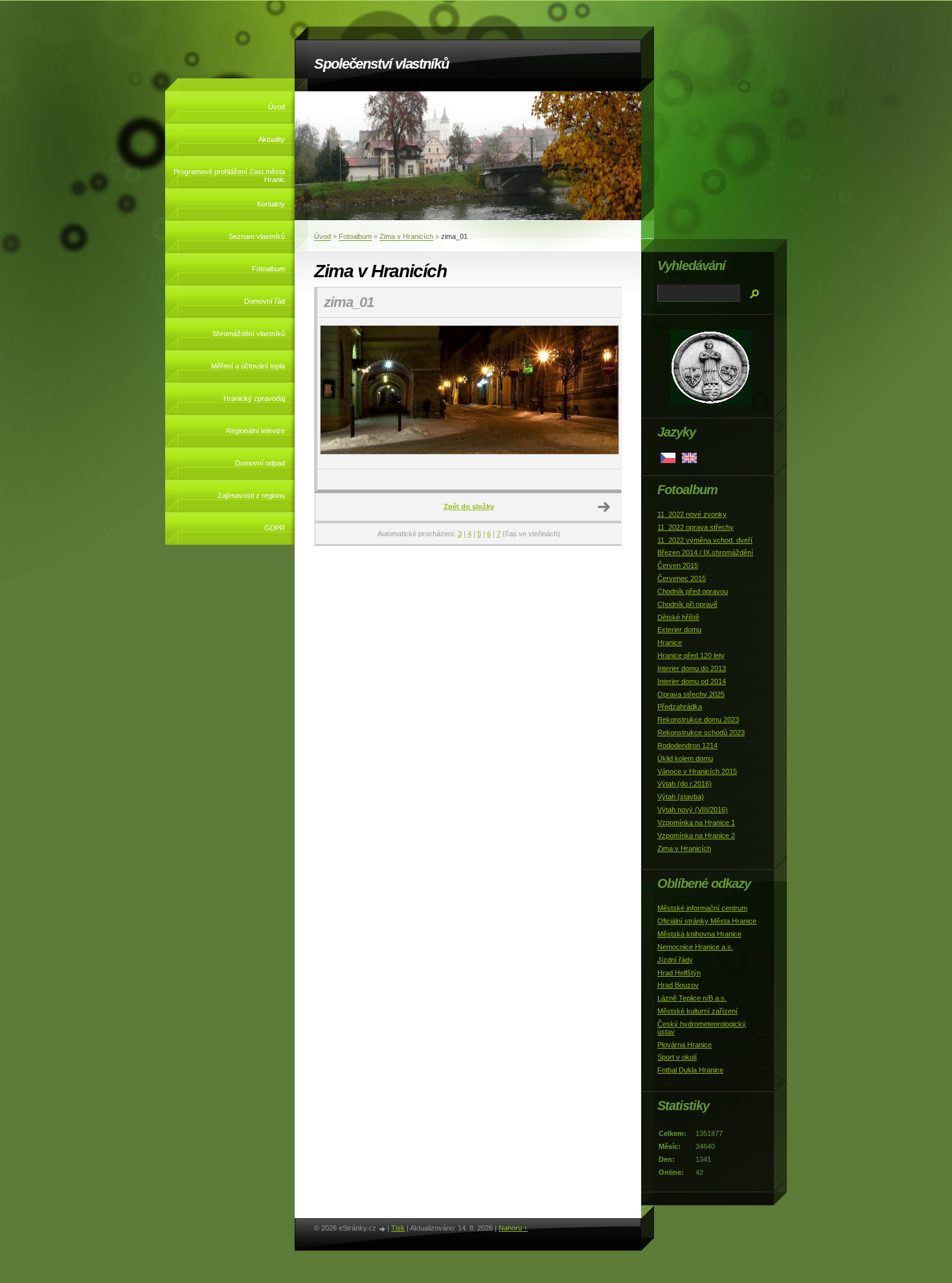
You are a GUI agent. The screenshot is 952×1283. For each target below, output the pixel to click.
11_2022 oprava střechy (695, 527)
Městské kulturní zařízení (697, 1011)
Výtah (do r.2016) (684, 784)
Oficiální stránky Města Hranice (706, 921)
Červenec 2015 (681, 578)
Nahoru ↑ (513, 1228)
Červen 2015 (677, 565)
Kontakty (271, 204)
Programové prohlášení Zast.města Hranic (229, 175)
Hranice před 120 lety (691, 655)
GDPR (274, 528)
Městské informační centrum (702, 908)
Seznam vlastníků (257, 236)
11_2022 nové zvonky (692, 514)
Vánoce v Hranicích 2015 (697, 771)
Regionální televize (255, 431)
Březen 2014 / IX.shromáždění (705, 552)
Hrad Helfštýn (679, 973)
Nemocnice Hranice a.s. (695, 947)
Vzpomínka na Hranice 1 (696, 822)
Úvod (276, 107)
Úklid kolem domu (685, 758)
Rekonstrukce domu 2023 (698, 719)
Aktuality (271, 139)
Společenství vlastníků (381, 64)
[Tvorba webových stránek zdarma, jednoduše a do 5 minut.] (382, 1229)
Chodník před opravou (692, 591)
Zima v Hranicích (406, 236)
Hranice (669, 642)
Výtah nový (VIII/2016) (692, 809)
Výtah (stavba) (680, 796)
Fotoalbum (268, 269)
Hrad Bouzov (678, 985)
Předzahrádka (679, 706)
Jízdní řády (675, 960)
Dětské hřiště (678, 617)
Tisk (398, 1228)
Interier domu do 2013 (691, 668)
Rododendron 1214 (687, 745)
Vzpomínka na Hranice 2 (696, 835)
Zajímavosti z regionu (251, 495)
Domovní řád (264, 301)
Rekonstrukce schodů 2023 (701, 732)
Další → (604, 507)
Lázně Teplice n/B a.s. (692, 998)
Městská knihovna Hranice (699, 934)
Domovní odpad (260, 463)
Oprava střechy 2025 (691, 694)
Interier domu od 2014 (691, 681)
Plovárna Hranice (684, 1045)
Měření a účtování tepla (248, 366)
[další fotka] (600, 393)
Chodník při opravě (687, 604)
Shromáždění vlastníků (248, 333)
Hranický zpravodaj (254, 398)
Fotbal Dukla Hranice (690, 1070)
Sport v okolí (677, 1057)
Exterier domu (679, 629)
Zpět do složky (469, 506)
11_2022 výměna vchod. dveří (705, 540)
